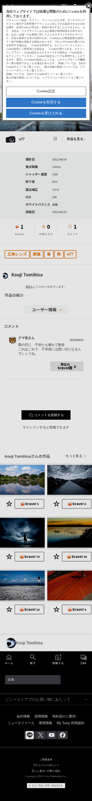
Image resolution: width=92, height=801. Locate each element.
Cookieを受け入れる (46, 113)
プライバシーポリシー (57, 77)
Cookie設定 (46, 91)
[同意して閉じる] (88, 5)
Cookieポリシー (46, 74)
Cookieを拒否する (46, 102)
